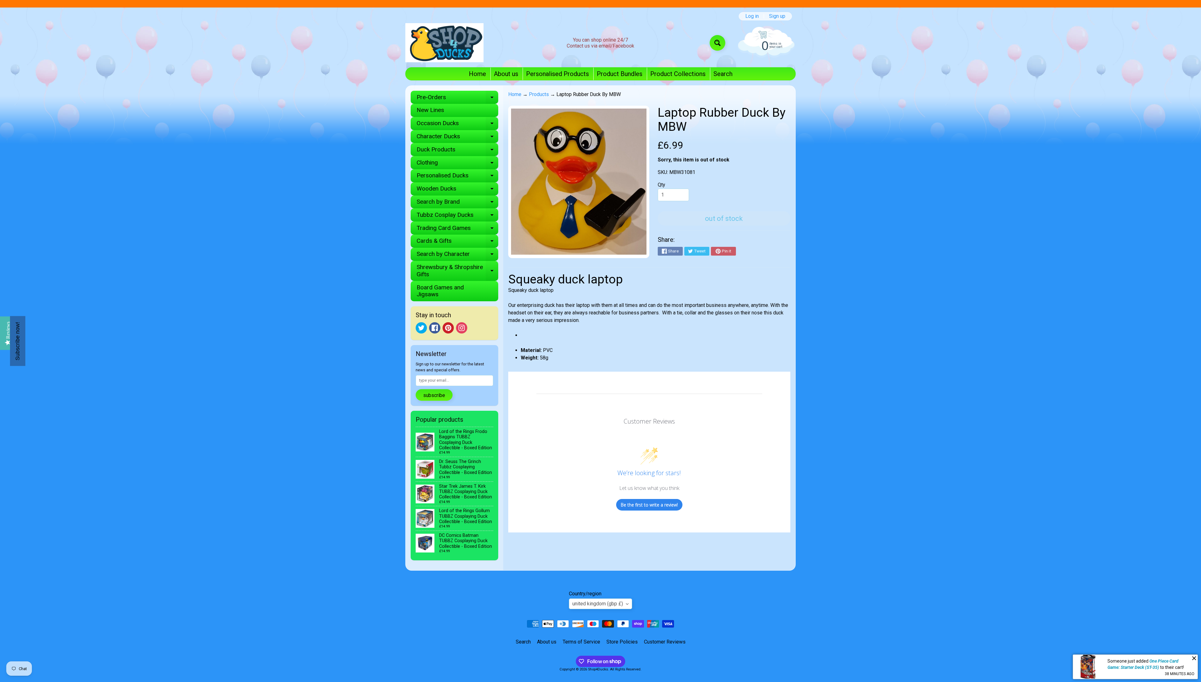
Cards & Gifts (457, 242)
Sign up (777, 16)
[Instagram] (461, 327)
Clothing (457, 164)
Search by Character (457, 255)
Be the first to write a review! (649, 505)
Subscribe (434, 395)
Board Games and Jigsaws (440, 291)
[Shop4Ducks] (444, 42)
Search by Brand (457, 203)
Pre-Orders (457, 99)
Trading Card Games (457, 229)
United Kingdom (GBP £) (597, 604)
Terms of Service (581, 642)
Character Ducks (457, 138)
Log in (752, 16)
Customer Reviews (665, 642)
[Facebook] (434, 327)
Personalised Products (557, 74)
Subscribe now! (17, 341)
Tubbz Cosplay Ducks (457, 216)
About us (506, 74)
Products (539, 94)
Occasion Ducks (457, 125)
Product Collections (678, 74)
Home (477, 74)
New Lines (430, 110)
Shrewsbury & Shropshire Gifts (457, 270)
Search (722, 74)
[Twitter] (421, 327)
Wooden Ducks (457, 190)
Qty (661, 185)
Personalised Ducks (457, 177)
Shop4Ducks (598, 669)
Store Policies (622, 642)
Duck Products (457, 151)
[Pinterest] (448, 327)
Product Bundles (619, 74)
